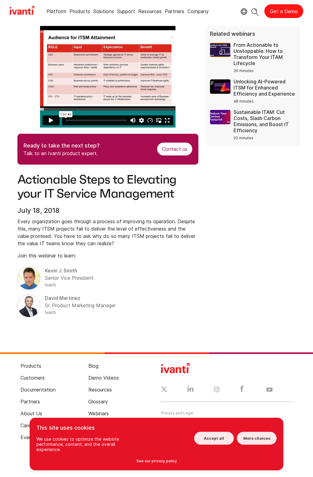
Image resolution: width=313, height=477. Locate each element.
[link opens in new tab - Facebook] (242, 390)
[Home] (22, 11)
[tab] (56, 12)
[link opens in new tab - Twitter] (164, 390)
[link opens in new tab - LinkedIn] (190, 390)
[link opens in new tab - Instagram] (217, 390)
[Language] (243, 11)
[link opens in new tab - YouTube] (269, 390)
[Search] (255, 11)
